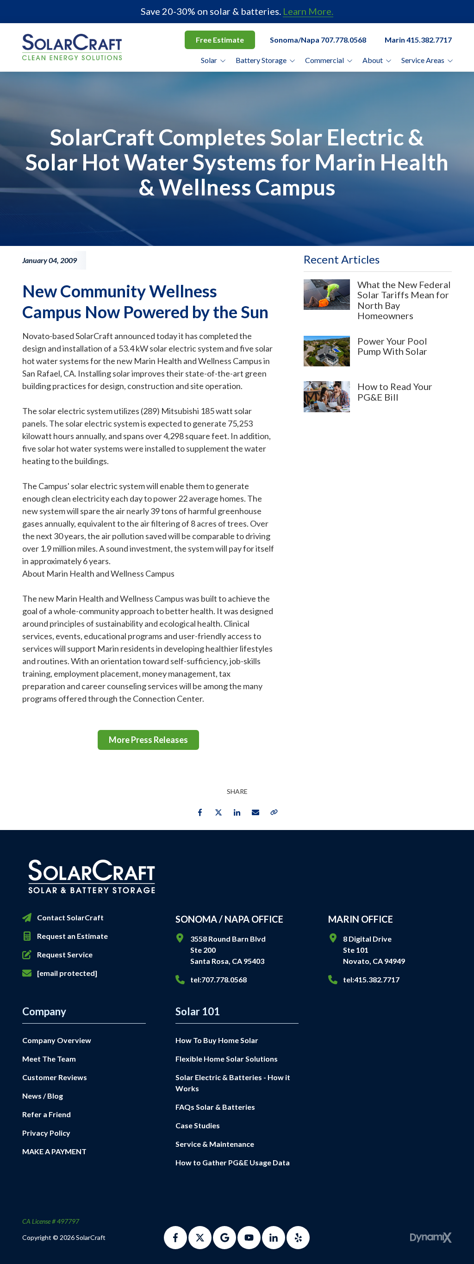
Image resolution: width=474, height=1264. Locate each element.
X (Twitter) (200, 1237)
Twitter (218, 812)
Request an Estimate (72, 935)
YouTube (249, 1237)
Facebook (200, 812)
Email (255, 812)
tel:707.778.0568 (218, 979)
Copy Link (274, 812)
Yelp (298, 1237)
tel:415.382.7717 (371, 979)
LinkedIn (237, 812)
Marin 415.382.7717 (418, 39)
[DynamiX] (431, 1237)
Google (224, 1237)
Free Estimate (220, 39)
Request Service (65, 954)
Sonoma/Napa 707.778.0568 (318, 39)
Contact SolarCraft (70, 917)
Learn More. (308, 11)
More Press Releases (148, 740)
